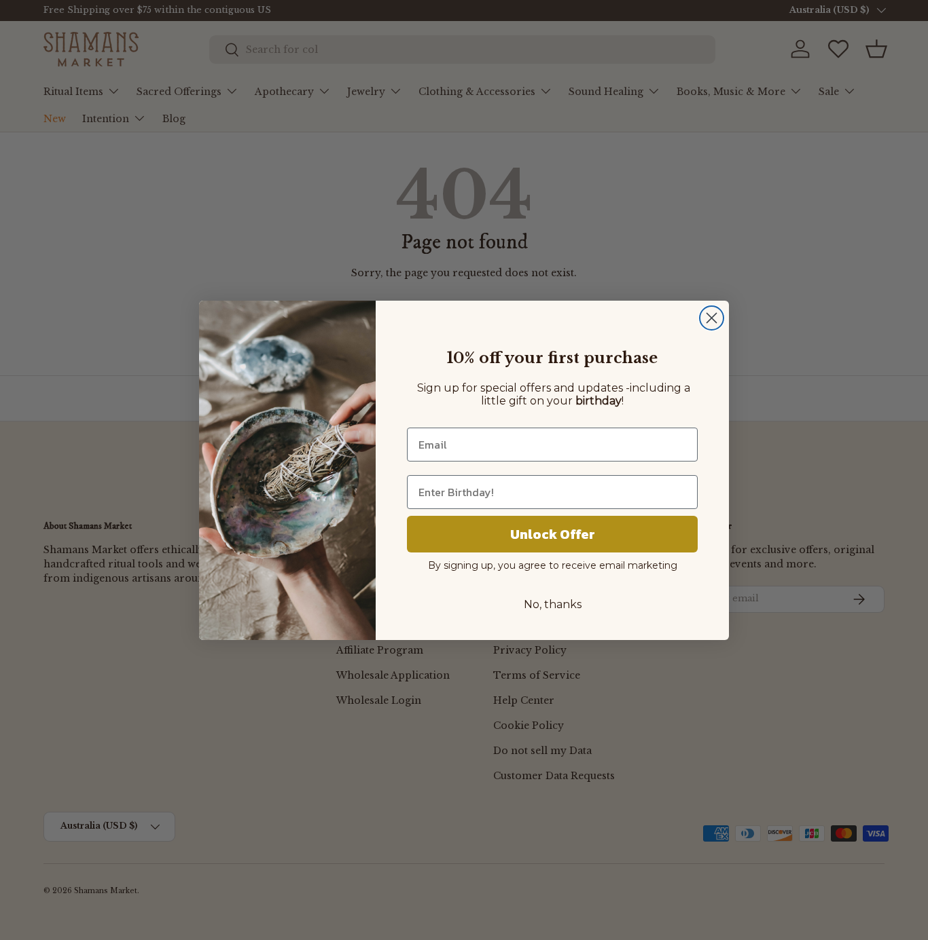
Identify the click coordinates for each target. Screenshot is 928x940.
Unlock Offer (552, 534)
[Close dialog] (712, 318)
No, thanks (553, 604)
